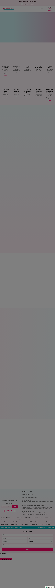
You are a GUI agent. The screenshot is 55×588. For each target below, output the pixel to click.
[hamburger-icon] (41, 9)
